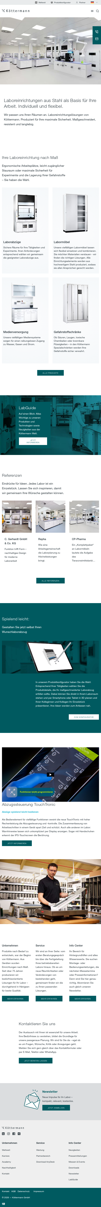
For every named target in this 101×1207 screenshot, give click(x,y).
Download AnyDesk (45, 1161)
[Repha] (50, 535)
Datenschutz (24, 1191)
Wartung (40, 1150)
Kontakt (5, 1173)
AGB (13, 1191)
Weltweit (6, 1150)
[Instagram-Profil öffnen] (8, 1134)
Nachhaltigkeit (9, 1167)
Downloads (74, 1167)
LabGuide (73, 1179)
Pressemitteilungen (78, 1156)
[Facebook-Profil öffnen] (13, 1134)
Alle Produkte (50, 373)
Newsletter (74, 1173)
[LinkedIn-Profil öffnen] (3, 1134)
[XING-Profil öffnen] (19, 1134)
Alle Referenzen (50, 581)
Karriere (5, 1156)
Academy (6, 1161)
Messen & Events (77, 1161)
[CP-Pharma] (84, 535)
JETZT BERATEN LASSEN (35, 1061)
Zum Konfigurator (84, 717)
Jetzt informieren (33, 441)
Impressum (39, 1191)
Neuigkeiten (74, 1150)
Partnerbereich (43, 1156)
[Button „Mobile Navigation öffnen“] (92, 11)
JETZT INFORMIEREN (16, 843)
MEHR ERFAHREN (15, 999)
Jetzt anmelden (56, 1108)
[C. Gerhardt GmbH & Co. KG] (17, 535)
